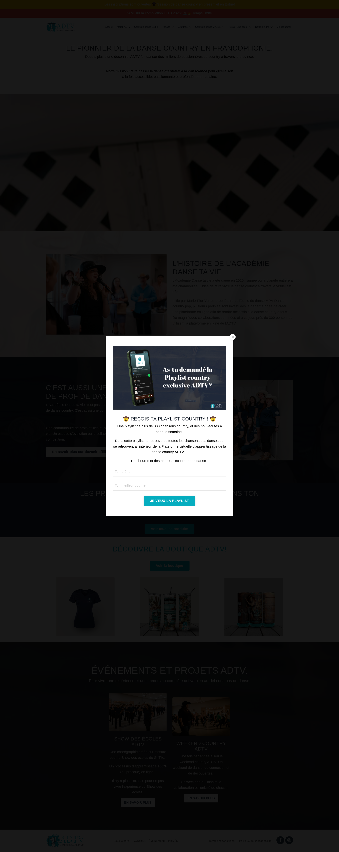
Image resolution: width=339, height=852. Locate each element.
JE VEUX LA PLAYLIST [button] (169, 501)
